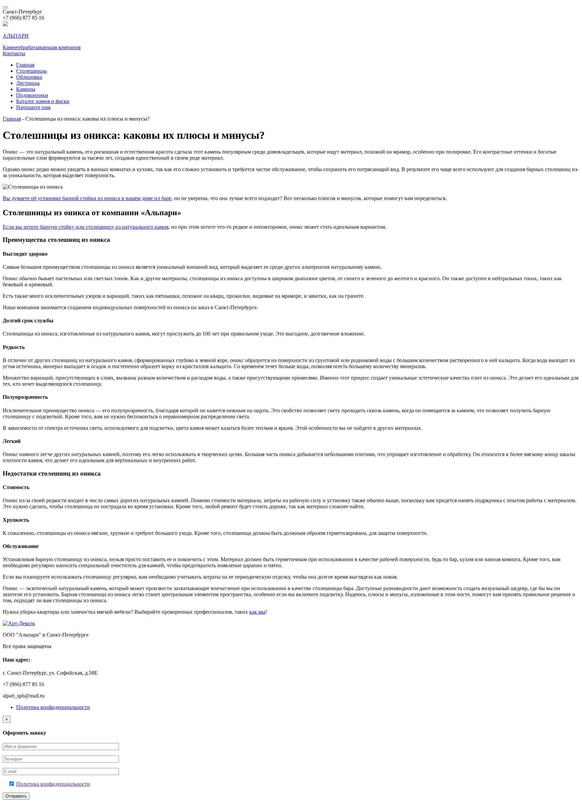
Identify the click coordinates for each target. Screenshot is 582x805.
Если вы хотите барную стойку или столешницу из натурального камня (85, 227)
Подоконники (32, 95)
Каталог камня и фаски (42, 101)
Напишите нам (33, 107)
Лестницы (28, 83)
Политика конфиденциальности (53, 707)
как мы (257, 612)
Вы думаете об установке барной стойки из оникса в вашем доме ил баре (87, 198)
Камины (25, 89)
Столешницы (31, 71)
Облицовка (29, 77)
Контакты (14, 53)
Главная (25, 65)
